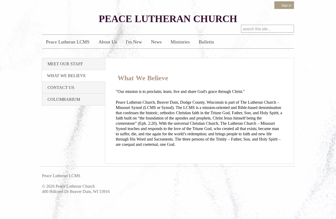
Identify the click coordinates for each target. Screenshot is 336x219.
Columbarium (64, 99)
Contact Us (61, 87)
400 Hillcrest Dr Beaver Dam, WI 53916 (76, 191)
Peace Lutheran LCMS (68, 41)
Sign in (286, 5)
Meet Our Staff (65, 64)
